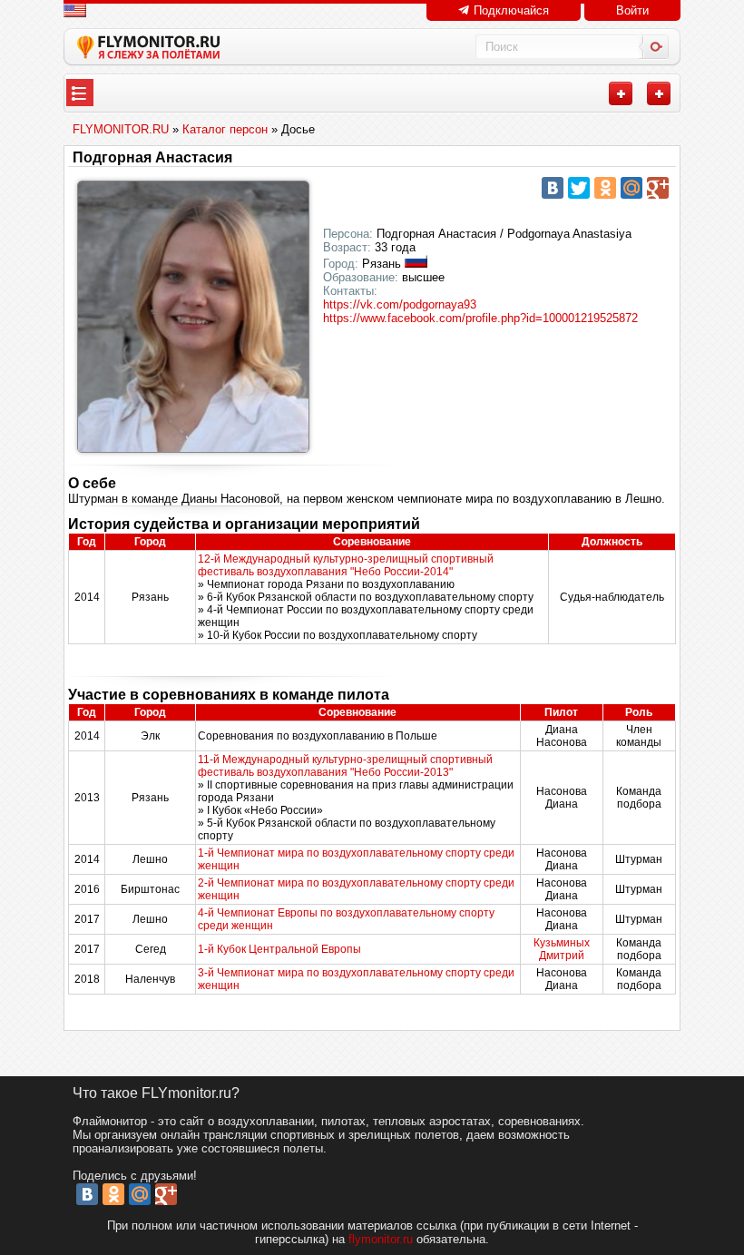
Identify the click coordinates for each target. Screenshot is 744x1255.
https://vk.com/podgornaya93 (399, 304)
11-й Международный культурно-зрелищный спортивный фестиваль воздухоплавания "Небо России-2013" (345, 766)
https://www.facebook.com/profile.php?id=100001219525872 (480, 318)
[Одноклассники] (605, 188)
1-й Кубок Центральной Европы (279, 949)
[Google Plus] (658, 188)
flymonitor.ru (380, 1239)
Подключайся (509, 10)
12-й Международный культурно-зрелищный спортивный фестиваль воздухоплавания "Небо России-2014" (346, 565)
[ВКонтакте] (552, 188)
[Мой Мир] (631, 188)
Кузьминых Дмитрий (562, 949)
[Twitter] (579, 188)
